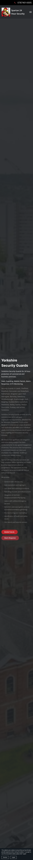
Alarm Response (10, 538)
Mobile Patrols (9, 532)
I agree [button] (13, 857)
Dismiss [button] (5, 857)
